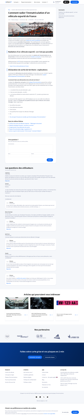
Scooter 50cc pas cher (10, 382)
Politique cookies (28, 382)
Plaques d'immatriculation (11, 377)
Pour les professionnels (10, 379)
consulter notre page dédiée (49, 413)
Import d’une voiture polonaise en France (19, 66)
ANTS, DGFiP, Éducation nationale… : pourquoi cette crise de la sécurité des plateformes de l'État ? (69, 379)
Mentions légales (27, 377)
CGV (46, 400)
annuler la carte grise (36, 56)
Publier (50, 160)
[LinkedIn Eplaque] (40, 397)
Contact (44, 375)
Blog (43, 379)
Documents (44, 382)
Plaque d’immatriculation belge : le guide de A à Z (20, 129)
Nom (9, 153)
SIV (18, 61)
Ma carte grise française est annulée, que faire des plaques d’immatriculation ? (28, 117)
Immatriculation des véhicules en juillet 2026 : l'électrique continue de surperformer (69, 374)
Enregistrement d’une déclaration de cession (19, 127)
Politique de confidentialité (30, 379)
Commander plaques (50, 357)
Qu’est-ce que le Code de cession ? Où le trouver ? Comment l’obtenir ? (25, 131)
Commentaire (11, 143)
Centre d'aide (45, 372)
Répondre (7, 181)
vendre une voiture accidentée (33, 40)
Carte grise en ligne (9, 375)
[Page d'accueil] (8, 2)
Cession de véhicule (9, 372)
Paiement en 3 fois (46, 384)
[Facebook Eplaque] (36, 397)
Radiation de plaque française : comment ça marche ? (21, 125)
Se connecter (45, 387)
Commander (74, 2)
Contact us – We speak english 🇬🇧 (49, 377)
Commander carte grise (35, 357)
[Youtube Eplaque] (47, 397)
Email (32, 153)
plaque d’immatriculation (35, 82)
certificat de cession (21, 278)
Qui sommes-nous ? (28, 372)
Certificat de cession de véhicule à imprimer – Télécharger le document (25, 123)
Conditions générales (28, 375)
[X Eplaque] (44, 397)
